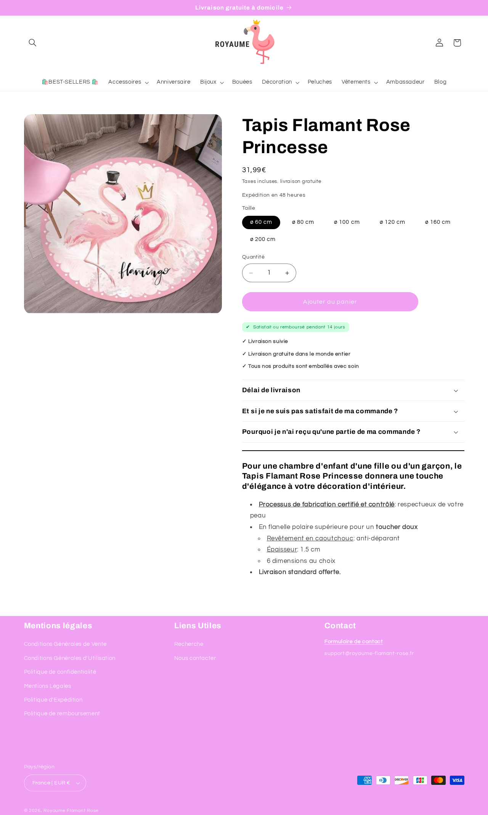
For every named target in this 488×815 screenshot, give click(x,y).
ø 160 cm (438, 222)
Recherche (189, 644)
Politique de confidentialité (60, 672)
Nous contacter (195, 658)
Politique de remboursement (62, 713)
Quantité (253, 257)
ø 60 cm (261, 222)
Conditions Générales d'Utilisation (70, 658)
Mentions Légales (47, 686)
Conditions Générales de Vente (65, 644)
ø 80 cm (303, 222)
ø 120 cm (392, 222)
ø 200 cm (263, 240)
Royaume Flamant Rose (71, 811)
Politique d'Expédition (53, 700)
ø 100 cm (347, 222)
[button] (33, 43)
